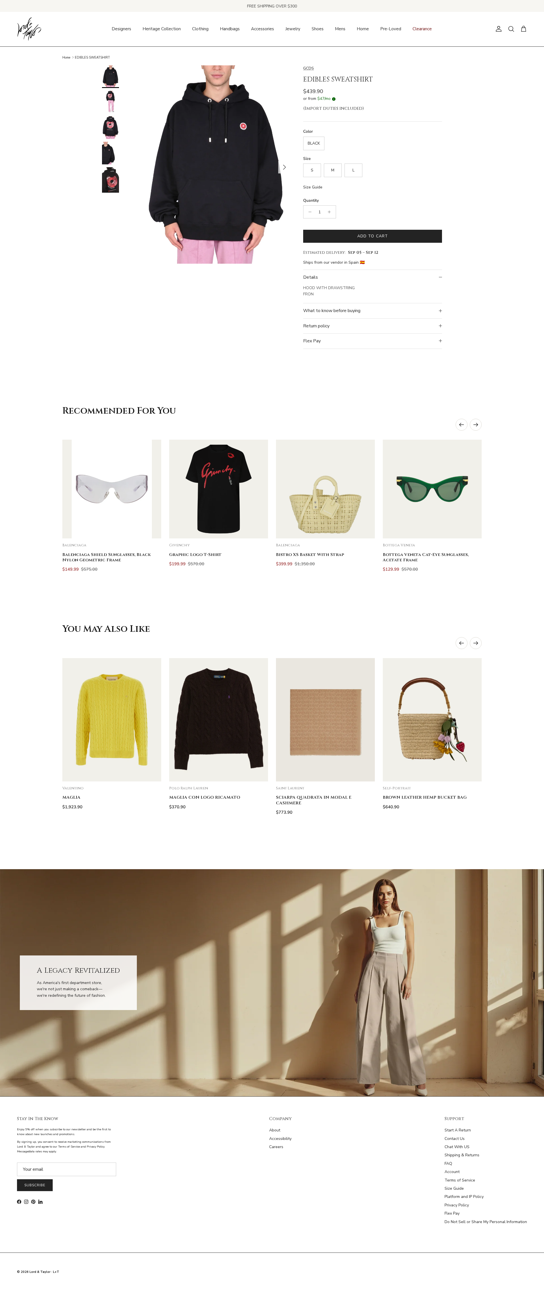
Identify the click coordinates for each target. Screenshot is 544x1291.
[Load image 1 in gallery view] (216, 164)
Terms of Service (460, 1180)
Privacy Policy (457, 1205)
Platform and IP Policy (464, 1196)
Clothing (200, 29)
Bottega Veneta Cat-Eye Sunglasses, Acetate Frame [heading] (426, 557)
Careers (276, 1147)
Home (363, 29)
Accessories (262, 29)
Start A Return (458, 1130)
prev (462, 425)
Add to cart (372, 236)
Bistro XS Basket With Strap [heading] (310, 554)
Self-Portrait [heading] (397, 788)
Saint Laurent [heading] (290, 788)
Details (310, 277)
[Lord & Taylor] (29, 29)
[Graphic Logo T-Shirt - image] (218, 489)
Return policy (316, 326)
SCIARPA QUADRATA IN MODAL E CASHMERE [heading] (313, 800)
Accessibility (280, 1138)
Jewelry (292, 29)
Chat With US (457, 1147)
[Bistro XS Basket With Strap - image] (325, 489)
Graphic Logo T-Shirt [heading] (195, 554)
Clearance (422, 29)
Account (452, 1171)
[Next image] (152, 489)
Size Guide (312, 187)
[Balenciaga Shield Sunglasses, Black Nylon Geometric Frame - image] (111, 489)
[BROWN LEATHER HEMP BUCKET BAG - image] (432, 719)
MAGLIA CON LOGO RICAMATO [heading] (204, 797)
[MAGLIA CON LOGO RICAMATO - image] (218, 719)
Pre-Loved (390, 29)
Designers (121, 29)
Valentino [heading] (73, 788)
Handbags (230, 29)
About (274, 1130)
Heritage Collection (162, 29)
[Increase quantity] (331, 212)
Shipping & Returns (462, 1155)
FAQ (448, 1163)
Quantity (311, 200)
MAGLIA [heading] (71, 797)
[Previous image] (71, 489)
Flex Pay (312, 341)
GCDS (308, 68)
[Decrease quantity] (308, 212)
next (476, 425)
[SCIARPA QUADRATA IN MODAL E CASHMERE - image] (325, 719)
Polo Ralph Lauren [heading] (188, 788)
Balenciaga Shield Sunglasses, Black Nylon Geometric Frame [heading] (106, 557)
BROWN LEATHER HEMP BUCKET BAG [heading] (425, 797)
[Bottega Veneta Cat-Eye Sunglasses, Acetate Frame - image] (432, 489)
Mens (340, 29)
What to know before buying (331, 311)
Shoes (318, 29)
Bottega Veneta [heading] (399, 545)
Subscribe (34, 1185)
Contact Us (455, 1138)
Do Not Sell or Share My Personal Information (486, 1222)
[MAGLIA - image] (111, 719)
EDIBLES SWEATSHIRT (92, 57)
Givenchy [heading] (179, 545)
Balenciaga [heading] (74, 545)
